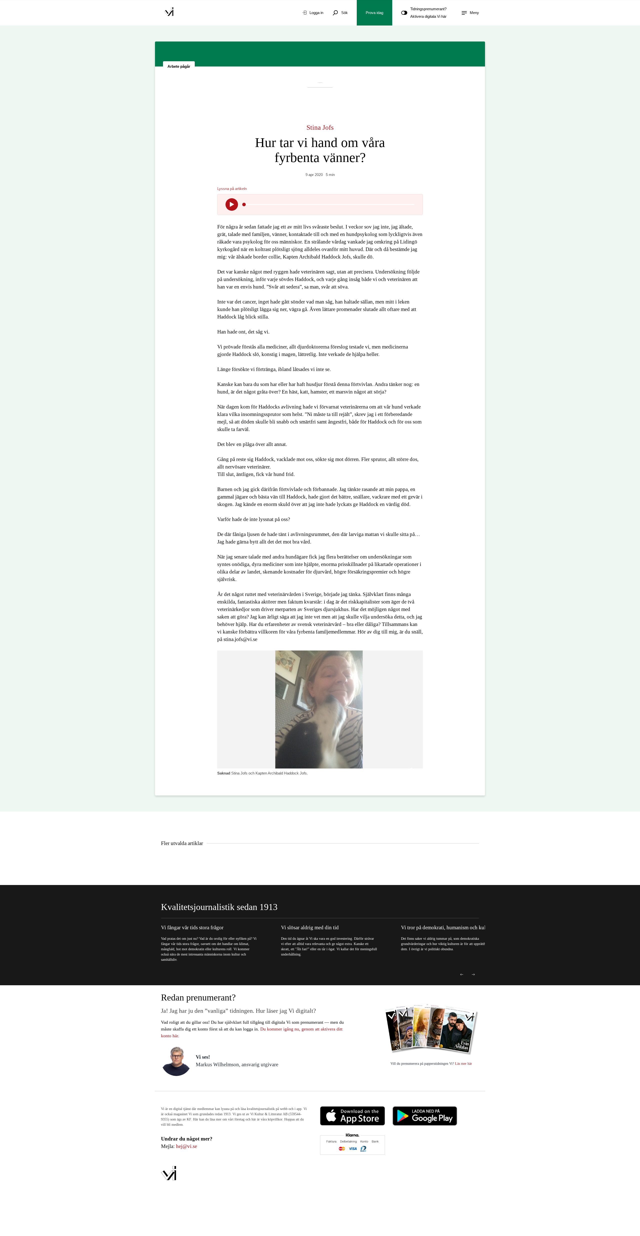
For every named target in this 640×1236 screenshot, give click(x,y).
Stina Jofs (320, 127)
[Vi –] (168, 12)
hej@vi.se (186, 1146)
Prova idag (374, 12)
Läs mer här (463, 1064)
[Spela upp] (232, 204)
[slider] (244, 204)
